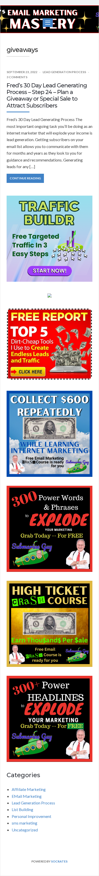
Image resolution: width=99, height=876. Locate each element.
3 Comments (17, 77)
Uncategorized (25, 829)
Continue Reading (25, 178)
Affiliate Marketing (29, 789)
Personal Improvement (31, 816)
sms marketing (24, 822)
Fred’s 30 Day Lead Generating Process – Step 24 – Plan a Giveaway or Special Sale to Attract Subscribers (47, 95)
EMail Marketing (27, 796)
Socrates (59, 861)
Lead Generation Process (64, 72)
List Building (22, 809)
